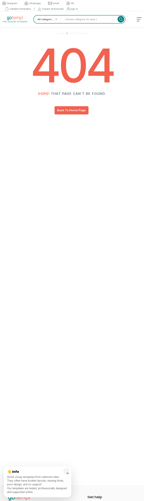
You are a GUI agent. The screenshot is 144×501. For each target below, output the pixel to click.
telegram (12, 3)
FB (72, 3)
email (56, 3)
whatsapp (35, 3)
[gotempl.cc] (15, 19)
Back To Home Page (71, 110)
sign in (74, 8)
